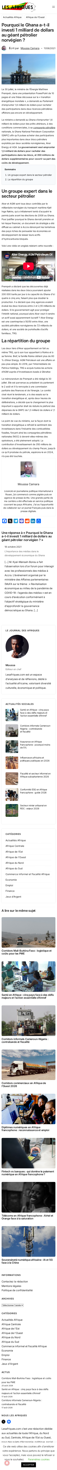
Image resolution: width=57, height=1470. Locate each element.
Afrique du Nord (15, 862)
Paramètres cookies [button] (39, 1459)
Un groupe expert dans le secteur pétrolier (30, 175)
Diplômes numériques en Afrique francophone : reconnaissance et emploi (25, 1129)
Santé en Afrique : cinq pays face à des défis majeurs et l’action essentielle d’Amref (34, 712)
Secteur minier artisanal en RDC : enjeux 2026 (33, 807)
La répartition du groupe (20, 179)
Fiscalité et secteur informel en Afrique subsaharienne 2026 (35, 775)
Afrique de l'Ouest (16, 857)
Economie (11, 879)
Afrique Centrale (15, 845)
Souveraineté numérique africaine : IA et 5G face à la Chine (27, 1261)
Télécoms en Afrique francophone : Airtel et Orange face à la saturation (27, 1217)
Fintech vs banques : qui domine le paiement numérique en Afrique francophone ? (28, 1173)
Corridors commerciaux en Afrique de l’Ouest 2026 (24, 1084)
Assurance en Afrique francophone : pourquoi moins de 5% (35, 744)
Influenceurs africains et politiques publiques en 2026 (34, 759)
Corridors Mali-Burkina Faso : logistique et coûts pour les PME (26, 952)
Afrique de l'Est (14, 851)
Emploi (9, 885)
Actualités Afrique (12, 17)
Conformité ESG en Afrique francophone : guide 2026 (33, 791)
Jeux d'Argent (13, 896)
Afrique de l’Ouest (35, 17)
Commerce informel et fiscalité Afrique (28, 874)
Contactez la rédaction (15, 1281)
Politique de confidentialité (17, 1290)
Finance (10, 890)
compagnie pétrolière (44, 127)
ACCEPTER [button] (28, 1464)
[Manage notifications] (7, 1463)
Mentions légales (11, 1286)
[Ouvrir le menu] (53, 7)
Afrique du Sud (14, 868)
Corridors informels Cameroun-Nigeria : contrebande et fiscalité (35, 728)
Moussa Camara (30, 48)
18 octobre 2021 (13, 546)
